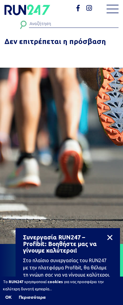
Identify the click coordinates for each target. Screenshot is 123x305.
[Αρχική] (27, 9)
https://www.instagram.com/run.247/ (90, 8)
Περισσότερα (32, 297)
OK (8, 297)
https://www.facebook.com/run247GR (80, 8)
